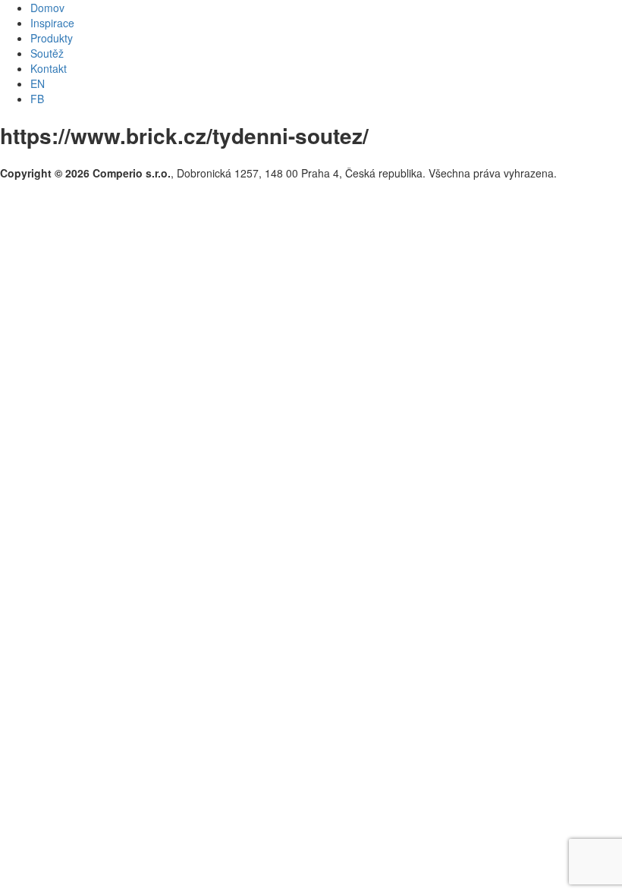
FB (37, 98)
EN (37, 83)
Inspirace (52, 22)
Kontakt (48, 68)
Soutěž (47, 53)
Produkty (51, 38)
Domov (47, 7)
